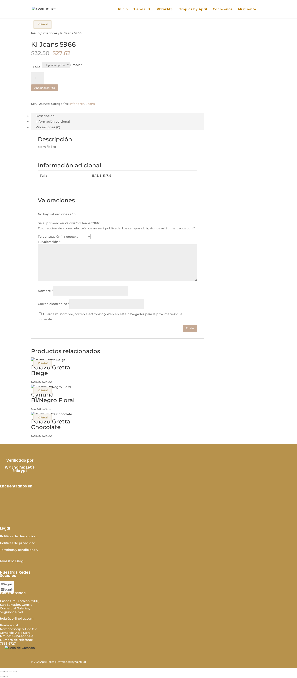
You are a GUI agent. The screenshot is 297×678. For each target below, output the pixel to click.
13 (96, 176)
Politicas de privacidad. (18, 543)
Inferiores (49, 33)
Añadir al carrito (44, 87)
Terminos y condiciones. (19, 550)
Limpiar (76, 65)
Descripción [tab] (45, 116)
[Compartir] (10, 671)
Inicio (123, 9)
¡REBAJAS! (165, 9)
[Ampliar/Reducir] (1, 671)
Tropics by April (193, 9)
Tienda (139, 9)
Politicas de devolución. (18, 536)
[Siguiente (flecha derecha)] (6, 676)
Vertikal (80, 661)
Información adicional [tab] (53, 121)
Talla (36, 67)
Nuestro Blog (11, 561)
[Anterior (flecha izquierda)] (1, 676)
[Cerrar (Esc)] (15, 671)
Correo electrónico (53, 304)
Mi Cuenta (247, 9)
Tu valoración (49, 242)
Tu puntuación (50, 237)
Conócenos (222, 9)
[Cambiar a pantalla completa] (6, 671)
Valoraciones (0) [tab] (48, 127)
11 (93, 176)
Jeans (90, 104)
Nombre (45, 291)
